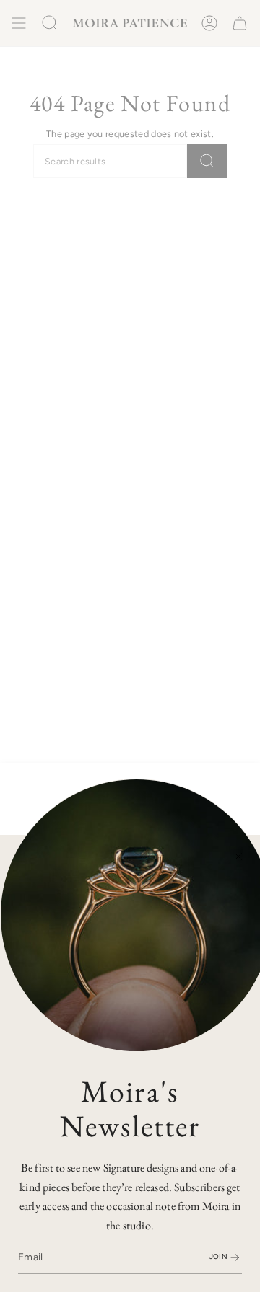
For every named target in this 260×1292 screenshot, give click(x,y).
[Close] (238, 856)
